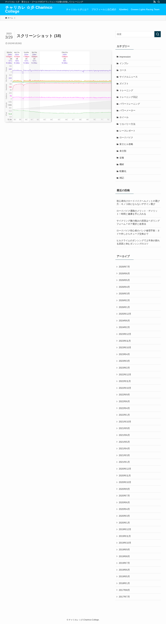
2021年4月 (124, 448)
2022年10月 (125, 388)
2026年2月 (124, 300)
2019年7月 (124, 563)
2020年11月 (125, 475)
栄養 (121, 157)
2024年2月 (124, 327)
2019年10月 (125, 542)
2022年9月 (124, 394)
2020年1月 (124, 522)
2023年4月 (124, 354)
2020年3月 (124, 516)
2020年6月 (124, 502)
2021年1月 (124, 462)
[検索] (159, 2)
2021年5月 (124, 442)
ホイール (124, 117)
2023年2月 (124, 367)
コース (122, 70)
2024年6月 (124, 320)
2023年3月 (124, 361)
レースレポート (127, 130)
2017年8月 (124, 590)
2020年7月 (124, 495)
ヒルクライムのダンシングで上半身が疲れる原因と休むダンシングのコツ (138, 242)
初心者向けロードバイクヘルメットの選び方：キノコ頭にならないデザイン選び (138, 202)
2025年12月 (125, 313)
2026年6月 (124, 273)
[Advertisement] (58, 155)
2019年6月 (124, 569)
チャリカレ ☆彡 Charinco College (28, 9)
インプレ (124, 63)
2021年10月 (125, 421)
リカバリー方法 (127, 124)
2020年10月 (125, 482)
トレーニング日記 (128, 97)
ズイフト (124, 83)
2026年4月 (124, 287)
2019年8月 (124, 556)
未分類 (122, 151)
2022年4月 (124, 408)
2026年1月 (124, 307)
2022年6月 (124, 401)
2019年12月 (125, 529)
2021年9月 (124, 428)
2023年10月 (125, 347)
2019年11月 (125, 536)
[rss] (154, 2)
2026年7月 (124, 266)
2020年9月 (124, 489)
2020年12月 (125, 468)
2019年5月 (124, 576)
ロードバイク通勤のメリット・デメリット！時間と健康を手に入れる (137, 212)
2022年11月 (125, 381)
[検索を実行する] (157, 34)
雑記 (121, 177)
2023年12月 (125, 334)
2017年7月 (124, 596)
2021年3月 (124, 455)
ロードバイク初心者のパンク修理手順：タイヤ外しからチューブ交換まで (138, 232)
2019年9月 (124, 549)
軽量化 (122, 171)
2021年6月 (124, 435)
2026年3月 (124, 293)
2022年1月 (124, 415)
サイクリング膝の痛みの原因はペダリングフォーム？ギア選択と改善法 (138, 222)
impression (125, 56)
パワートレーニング (129, 103)
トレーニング (126, 90)
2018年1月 (124, 583)
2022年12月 (125, 374)
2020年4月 (124, 509)
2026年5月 (124, 280)
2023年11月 (125, 341)
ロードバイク (126, 137)
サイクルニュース (128, 76)
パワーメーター (127, 110)
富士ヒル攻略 (126, 144)
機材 (121, 164)
